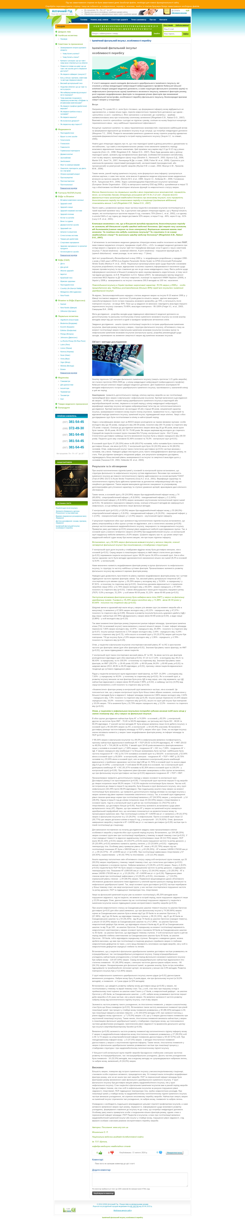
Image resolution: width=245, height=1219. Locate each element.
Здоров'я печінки (67, 214)
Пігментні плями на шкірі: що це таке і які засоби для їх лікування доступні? (73, 68)
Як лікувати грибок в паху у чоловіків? (71, 113)
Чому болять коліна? (71, 54)
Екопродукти (64, 407)
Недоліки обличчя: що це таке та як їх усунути (73, 88)
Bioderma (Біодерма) (68, 323)
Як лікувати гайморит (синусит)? (73, 74)
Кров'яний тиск (66, 278)
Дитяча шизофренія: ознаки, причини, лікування (71, 522)
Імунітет (63, 274)
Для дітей (64, 267)
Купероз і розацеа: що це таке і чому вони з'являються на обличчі (73, 62)
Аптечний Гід (62, 11)
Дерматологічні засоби (69, 225)
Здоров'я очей (66, 204)
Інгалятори (64, 388)
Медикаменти (64, 129)
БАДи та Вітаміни (66, 196)
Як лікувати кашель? (68, 117)
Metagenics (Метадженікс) (70, 292)
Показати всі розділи (68, 188)
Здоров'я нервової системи (71, 211)
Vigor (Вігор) (65, 362)
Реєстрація (168, 25)
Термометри (65, 392)
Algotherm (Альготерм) (69, 320)
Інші (62, 399)
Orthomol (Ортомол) (68, 311)
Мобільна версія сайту (123, 1210)
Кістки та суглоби (67, 218)
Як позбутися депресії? (69, 121)
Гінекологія (64, 144)
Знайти (157, 34)
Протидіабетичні (67, 133)
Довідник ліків (64, 32)
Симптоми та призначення (70, 44)
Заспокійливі (65, 158)
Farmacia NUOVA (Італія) (69, 193)
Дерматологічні (66, 154)
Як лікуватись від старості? (71, 124)
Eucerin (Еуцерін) (67, 327)
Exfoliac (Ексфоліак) (68, 330)
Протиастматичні (67, 181)
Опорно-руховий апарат (70, 174)
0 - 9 (156, 26)
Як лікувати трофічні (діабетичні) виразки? (73, 107)
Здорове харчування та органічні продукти (73, 247)
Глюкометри (65, 381)
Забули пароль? (182, 25)
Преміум (63, 39)
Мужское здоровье (67, 281)
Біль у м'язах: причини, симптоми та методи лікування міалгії (73, 79)
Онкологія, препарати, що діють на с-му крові (73, 169)
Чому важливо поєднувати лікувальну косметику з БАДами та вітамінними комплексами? (74, 100)
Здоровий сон (65, 228)
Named (63, 304)
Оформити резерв (179, 13)
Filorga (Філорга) (67, 334)
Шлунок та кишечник (68, 232)
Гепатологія (65, 140)
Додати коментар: (101, 1170)
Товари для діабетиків (69, 239)
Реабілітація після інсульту (67, 508)
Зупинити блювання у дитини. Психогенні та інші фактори (68, 512)
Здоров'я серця (66, 207)
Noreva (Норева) (67, 352)
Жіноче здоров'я (67, 271)
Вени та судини (66, 221)
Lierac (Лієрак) (66, 348)
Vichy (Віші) (65, 359)
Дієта (62, 264)
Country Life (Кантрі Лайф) (71, 288)
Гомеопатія (65, 147)
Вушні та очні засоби (68, 137)
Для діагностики (66, 385)
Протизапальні (66, 185)
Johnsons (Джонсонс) (68, 338)
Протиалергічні (66, 178)
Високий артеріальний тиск (71, 83)
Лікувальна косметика (68, 316)
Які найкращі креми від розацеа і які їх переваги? (73, 94)
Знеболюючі (65, 161)
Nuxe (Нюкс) (65, 355)
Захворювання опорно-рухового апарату (73, 49)
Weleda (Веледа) (67, 366)
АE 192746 (134, 1206)
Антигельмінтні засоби (69, 252)
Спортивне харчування (69, 243)
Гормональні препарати (70, 151)
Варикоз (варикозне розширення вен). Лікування (71, 517)
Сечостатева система (69, 235)
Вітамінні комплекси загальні (72, 200)
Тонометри (64, 395)
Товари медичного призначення (73, 404)
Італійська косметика (67, 35)
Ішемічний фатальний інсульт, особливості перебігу (68, 527)
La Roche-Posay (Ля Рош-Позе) (72, 341)
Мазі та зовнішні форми (70, 165)
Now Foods (64, 296)
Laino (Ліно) (65, 345)
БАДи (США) (64, 260)
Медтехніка (63, 377)
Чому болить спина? (71, 57)
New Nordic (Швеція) (68, 308)
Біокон (63, 369)
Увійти (185, 34)
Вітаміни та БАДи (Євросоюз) (71, 300)
